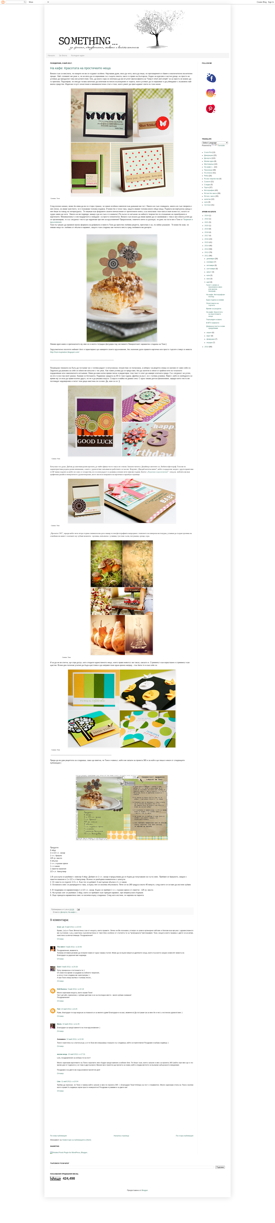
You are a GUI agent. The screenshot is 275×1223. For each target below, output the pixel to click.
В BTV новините (212, 323)
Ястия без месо (210, 193)
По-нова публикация (58, 1136)
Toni (58, 1009)
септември (211, 269)
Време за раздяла (213, 309)
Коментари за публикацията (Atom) (76, 1140)
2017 (207, 236)
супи (206, 202)
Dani (59, 967)
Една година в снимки (215, 300)
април (209, 333)
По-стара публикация (184, 1136)
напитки (207, 199)
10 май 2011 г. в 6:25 (69, 1009)
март (209, 336)
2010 (207, 347)
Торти (206, 187)
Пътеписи (208, 173)
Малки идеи (209, 161)
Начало (51, 55)
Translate (221, 146)
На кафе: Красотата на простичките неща (80, 68)
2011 (207, 256)
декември (211, 259)
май (208, 282)
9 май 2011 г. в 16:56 (74, 947)
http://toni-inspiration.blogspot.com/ (64, 352)
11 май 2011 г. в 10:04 (69, 1081)
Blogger (145, 1190)
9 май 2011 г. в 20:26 (70, 967)
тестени (207, 205)
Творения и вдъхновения (158, 472)
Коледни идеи (77, 55)
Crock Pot (208, 152)
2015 (207, 242)
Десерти (63, 912)
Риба (206, 176)
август (209, 272)
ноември (210, 262)
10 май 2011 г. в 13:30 (75, 1039)
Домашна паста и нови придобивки (215, 327)
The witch (61, 947)
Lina (58, 1081)
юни (208, 279)
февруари (211, 339)
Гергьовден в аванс (214, 320)
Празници (208, 170)
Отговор (60, 939)
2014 (207, 246)
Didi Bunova (62, 989)
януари (210, 343)
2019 (207, 229)
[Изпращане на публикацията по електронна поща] (78, 909)
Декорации (208, 155)
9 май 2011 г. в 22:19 (76, 989)
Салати (207, 182)
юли (208, 275)
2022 (207, 219)
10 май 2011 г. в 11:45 (70, 1024)
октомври (211, 265)
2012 (207, 252)
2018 (207, 232)
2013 (207, 249)
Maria (59, 1024)
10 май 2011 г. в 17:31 (76, 1054)
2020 (207, 226)
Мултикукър (209, 164)
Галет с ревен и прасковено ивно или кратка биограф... (214, 288)
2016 (207, 239)
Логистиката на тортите (212, 304)
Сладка (207, 185)
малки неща (62, 1054)
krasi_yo (60, 927)
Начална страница (121, 1136)
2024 (207, 216)
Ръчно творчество (211, 179)
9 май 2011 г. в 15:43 (73, 927)
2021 (207, 222)
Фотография (209, 190)
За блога (63, 55)
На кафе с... (73, 912)
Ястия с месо (209, 196)
